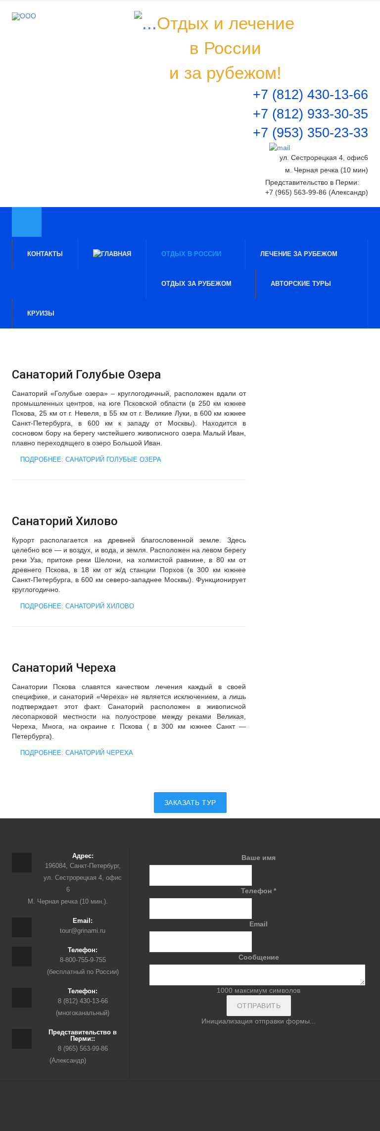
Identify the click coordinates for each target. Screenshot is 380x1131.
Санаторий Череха (64, 668)
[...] (145, 23)
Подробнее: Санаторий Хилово (76, 606)
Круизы (41, 313)
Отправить (259, 1006)
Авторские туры (301, 283)
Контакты (45, 254)
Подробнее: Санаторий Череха (75, 752)
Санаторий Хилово (65, 521)
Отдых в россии (192, 254)
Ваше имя (258, 858)
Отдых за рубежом (197, 283)
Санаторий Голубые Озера (86, 374)
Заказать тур (190, 803)
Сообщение (258, 957)
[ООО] (24, 16)
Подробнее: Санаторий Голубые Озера (89, 459)
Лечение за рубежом (299, 254)
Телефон (258, 891)
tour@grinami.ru (82, 930)
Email (258, 924)
